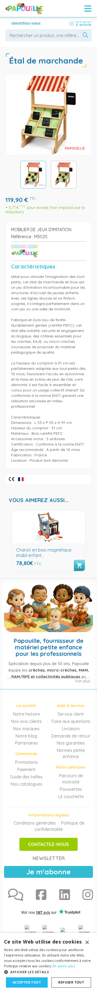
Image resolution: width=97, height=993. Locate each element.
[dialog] (48, 963)
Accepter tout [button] (27, 982)
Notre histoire (26, 714)
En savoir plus (64, 966)
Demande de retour (70, 736)
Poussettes (71, 789)
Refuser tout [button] (71, 982)
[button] (48, 972)
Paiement (26, 769)
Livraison (71, 728)
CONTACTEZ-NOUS (48, 844)
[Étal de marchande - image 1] (33, 174)
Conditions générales (35, 823)
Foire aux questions (70, 721)
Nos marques (26, 728)
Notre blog (26, 736)
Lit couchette (71, 796)
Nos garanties (71, 743)
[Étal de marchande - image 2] (63, 174)
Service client (71, 714)
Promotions (26, 762)
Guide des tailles (26, 776)
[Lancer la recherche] (85, 35)
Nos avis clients (26, 721)
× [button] (87, 943)
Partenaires (26, 743)
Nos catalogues (26, 784)
